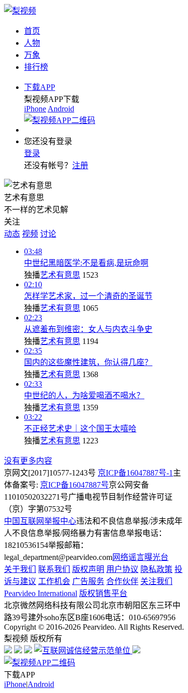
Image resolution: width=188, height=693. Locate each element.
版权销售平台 (103, 593)
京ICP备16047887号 (74, 485)
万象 (32, 55)
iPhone (35, 108)
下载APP (39, 87)
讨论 (48, 233)
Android (61, 108)
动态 (12, 233)
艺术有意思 (60, 275)
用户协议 (122, 569)
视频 (30, 233)
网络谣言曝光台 (140, 557)
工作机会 (54, 581)
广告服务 (88, 581)
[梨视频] (20, 11)
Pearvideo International (40, 593)
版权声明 (88, 569)
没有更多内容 (28, 460)
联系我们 (54, 569)
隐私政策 (156, 569)
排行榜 (36, 67)
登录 (32, 153)
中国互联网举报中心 (40, 521)
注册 (80, 165)
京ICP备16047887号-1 (135, 473)
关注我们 (156, 581)
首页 (32, 31)
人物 (32, 43)
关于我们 (20, 569)
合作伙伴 (122, 581)
